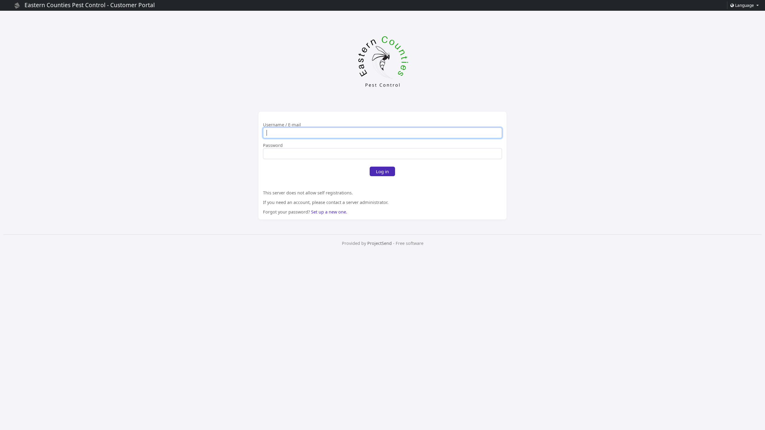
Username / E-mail (282, 125)
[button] (744, 5)
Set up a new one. (329, 212)
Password (273, 145)
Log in (382, 171)
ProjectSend (379, 243)
